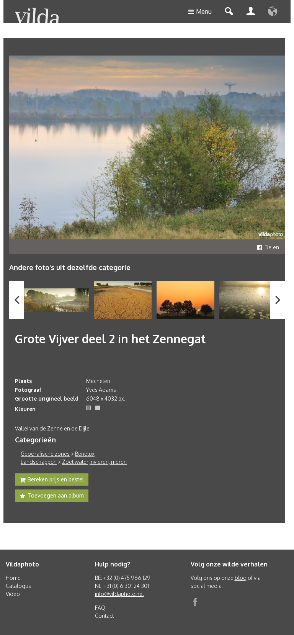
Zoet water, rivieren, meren (94, 461)
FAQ (100, 607)
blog (241, 577)
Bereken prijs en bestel (56, 479)
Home (13, 577)
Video (13, 594)
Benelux (85, 453)
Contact (104, 615)
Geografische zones (45, 453)
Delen (272, 247)
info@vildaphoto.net (119, 594)
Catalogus (18, 586)
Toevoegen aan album (56, 495)
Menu (204, 11)
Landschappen (39, 461)
